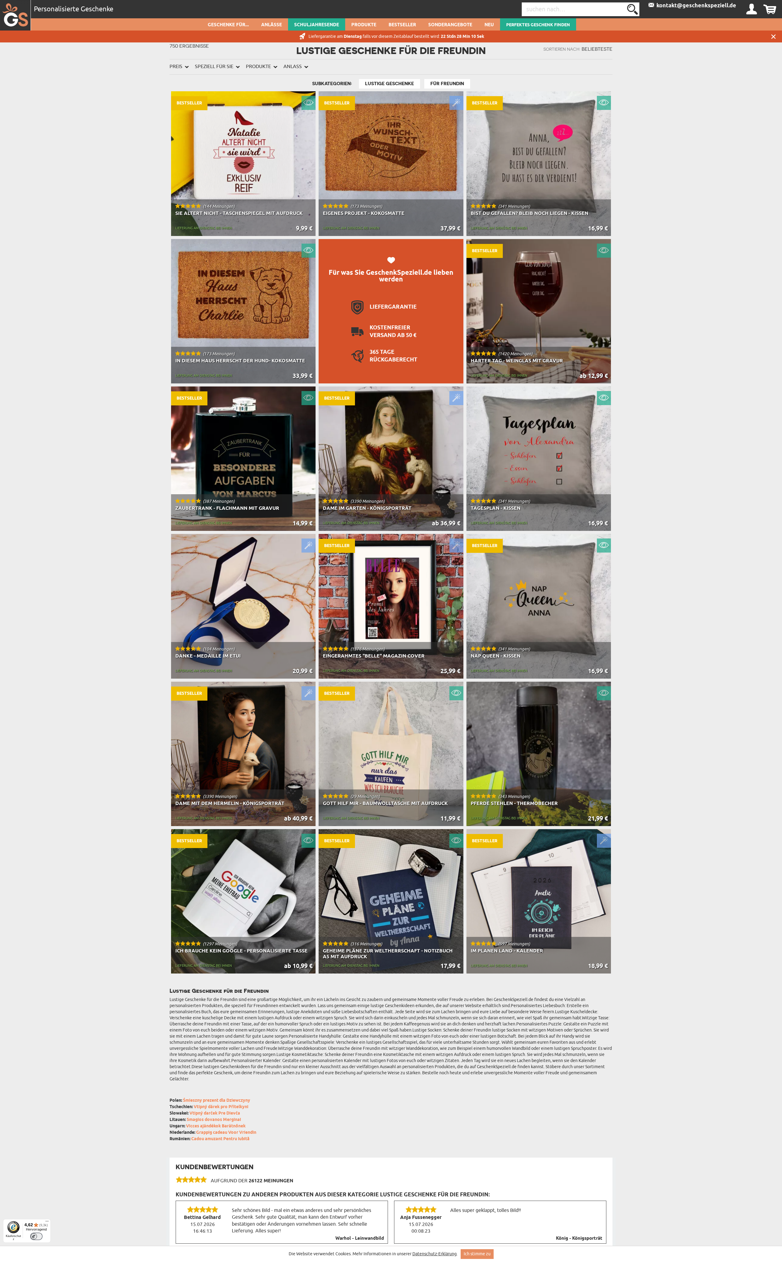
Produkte (363, 25)
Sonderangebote (450, 25)
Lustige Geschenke (389, 83)
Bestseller (402, 25)
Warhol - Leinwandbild (359, 1238)
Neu (489, 25)
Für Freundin (447, 83)
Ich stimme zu (477, 1254)
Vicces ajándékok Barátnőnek (216, 1126)
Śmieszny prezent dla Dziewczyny (216, 1101)
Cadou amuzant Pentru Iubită (220, 1139)
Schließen (773, 36)
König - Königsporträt (579, 1238)
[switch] (36, 1236)
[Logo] (15, 15)
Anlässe (271, 25)
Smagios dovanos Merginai (214, 1120)
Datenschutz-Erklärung (434, 1254)
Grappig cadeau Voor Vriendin (226, 1133)
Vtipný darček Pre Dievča (214, 1113)
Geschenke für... (228, 25)
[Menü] (47, 1222)
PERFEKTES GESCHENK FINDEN (538, 25)
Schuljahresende (316, 25)
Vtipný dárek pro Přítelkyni (221, 1107)
